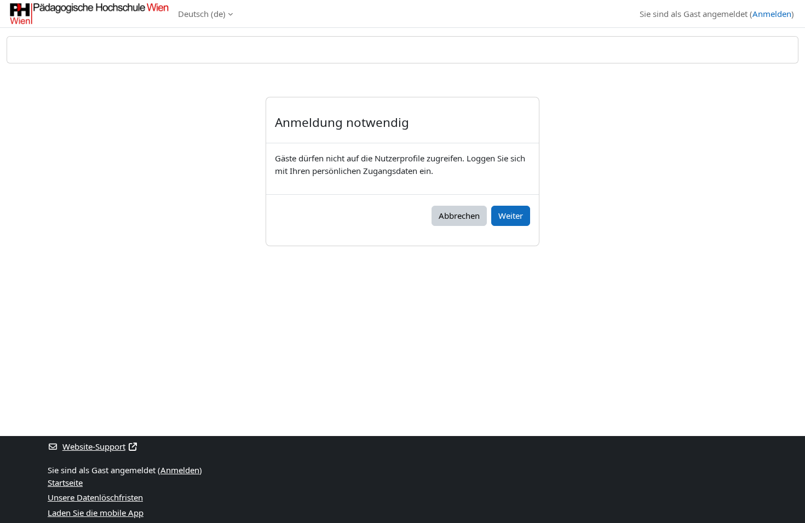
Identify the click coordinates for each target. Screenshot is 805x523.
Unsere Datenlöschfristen (95, 497)
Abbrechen (459, 215)
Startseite (65, 482)
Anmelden (771, 13)
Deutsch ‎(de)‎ (202, 13)
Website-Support (93, 446)
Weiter (510, 215)
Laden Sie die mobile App (95, 512)
